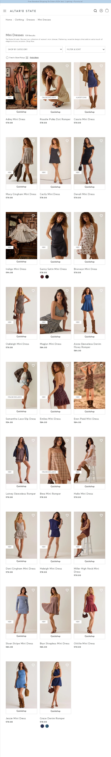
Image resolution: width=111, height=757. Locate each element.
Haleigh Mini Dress (51, 568)
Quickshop (21, 112)
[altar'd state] (23, 10)
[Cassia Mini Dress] (89, 85)
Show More (55, 739)
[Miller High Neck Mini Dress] (89, 535)
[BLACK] (47, 276)
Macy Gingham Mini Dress (21, 194)
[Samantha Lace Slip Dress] (21, 385)
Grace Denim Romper (52, 718)
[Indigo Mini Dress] (21, 235)
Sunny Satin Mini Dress (53, 269)
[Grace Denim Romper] (55, 684)
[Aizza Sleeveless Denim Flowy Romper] (89, 310)
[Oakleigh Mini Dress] (21, 310)
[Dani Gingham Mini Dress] (21, 535)
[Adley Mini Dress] (21, 85)
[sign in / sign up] (101, 10)
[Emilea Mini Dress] (55, 385)
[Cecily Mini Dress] (55, 160)
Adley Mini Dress (15, 119)
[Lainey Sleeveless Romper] (21, 460)
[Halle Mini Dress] (89, 460)
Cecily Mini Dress (50, 194)
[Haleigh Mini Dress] (55, 535)
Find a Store (34, 58)
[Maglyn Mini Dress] (55, 310)
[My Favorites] (33, 66)
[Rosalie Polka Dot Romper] (55, 85)
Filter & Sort (74, 49)
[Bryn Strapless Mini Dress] (55, 610)
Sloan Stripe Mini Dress (19, 643)
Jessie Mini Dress (16, 718)
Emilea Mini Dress (50, 418)
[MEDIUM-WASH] (47, 726)
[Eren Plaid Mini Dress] (89, 385)
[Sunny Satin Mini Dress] (55, 235)
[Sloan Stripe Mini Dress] (21, 610)
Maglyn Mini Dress (50, 344)
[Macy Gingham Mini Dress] (21, 160)
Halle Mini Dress (83, 493)
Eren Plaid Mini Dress (86, 418)
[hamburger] (4, 10)
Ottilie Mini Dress (84, 643)
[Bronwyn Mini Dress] (89, 235)
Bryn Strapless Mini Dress (55, 643)
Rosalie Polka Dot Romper (55, 119)
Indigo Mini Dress (16, 269)
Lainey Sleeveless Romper (21, 493)
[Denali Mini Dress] (89, 160)
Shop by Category (17, 49)
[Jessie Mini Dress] (21, 684)
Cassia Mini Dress (84, 119)
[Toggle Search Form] (95, 10)
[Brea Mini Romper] (55, 460)
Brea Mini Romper (50, 493)
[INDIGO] (42, 726)
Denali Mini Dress (84, 194)
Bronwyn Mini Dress (85, 269)
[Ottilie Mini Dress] (89, 610)
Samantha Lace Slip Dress (21, 418)
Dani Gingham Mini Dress (20, 568)
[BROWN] (42, 276)
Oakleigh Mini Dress (17, 344)
